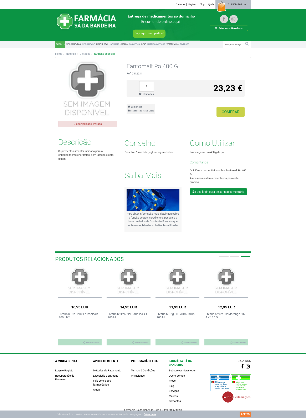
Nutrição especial (104, 53)
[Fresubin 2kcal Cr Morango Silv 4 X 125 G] (226, 281)
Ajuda (211, 4)
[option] (79, 306)
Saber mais (150, 414)
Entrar (179, 4)
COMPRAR (230, 112)
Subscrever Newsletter (230, 28)
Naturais (71, 53)
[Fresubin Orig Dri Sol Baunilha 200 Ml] (177, 281)
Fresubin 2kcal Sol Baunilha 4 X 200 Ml (128, 315)
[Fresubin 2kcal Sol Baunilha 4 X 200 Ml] (129, 281)
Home (58, 53)
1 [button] (223, 258)
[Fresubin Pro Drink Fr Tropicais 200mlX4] (80, 281)
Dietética (85, 53)
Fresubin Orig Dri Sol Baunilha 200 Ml (176, 315)
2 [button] (234, 258)
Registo (192, 4)
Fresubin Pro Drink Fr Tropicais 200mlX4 (78, 315)
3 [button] (245, 258)
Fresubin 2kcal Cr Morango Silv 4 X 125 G (225, 315)
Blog (202, 4)
